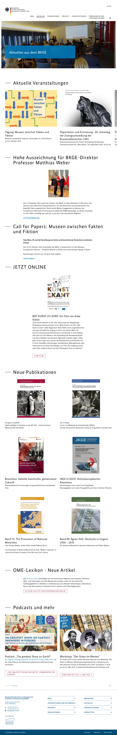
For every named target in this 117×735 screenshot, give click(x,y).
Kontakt (109, 6)
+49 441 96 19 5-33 (13, 709)
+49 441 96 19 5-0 (12, 707)
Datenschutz (97, 732)
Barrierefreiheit (108, 732)
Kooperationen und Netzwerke (61, 703)
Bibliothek (88, 698)
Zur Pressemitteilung (31, 218)
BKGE (50, 698)
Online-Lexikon (32, 579)
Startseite (8, 686)
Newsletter (89, 712)
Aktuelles (88, 703)
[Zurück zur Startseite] (17, 14)
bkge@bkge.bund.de (13, 710)
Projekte (51, 708)
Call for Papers (28, 258)
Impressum (87, 732)
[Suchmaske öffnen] (110, 18)
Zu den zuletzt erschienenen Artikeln (45, 591)
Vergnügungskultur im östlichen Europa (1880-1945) (33, 659)
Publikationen (54, 712)
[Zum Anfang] (110, 686)
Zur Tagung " (9, 659)
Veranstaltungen (91, 708)
